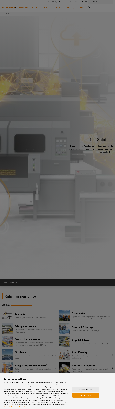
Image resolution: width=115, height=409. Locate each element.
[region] (57, 391)
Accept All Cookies (86, 395)
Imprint (7, 407)
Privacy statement (18, 407)
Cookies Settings (85, 389)
